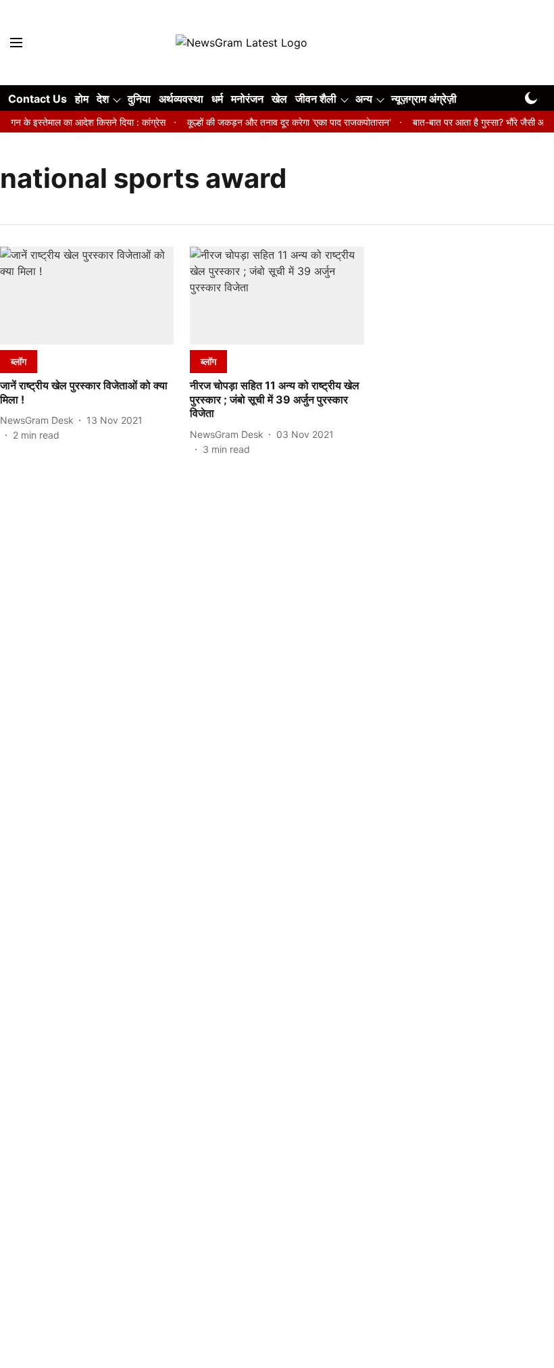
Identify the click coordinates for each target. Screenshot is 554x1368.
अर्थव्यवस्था (181, 98)
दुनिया (139, 98)
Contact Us (37, 98)
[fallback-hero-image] (87, 296)
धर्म (217, 98)
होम (82, 98)
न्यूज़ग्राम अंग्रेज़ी (424, 98)
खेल (279, 98)
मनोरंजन (247, 98)
